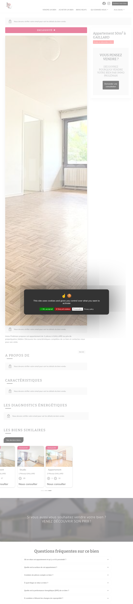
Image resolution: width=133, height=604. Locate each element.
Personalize (77, 309)
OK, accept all (47, 309)
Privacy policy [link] (89, 309)
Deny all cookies (63, 309)
